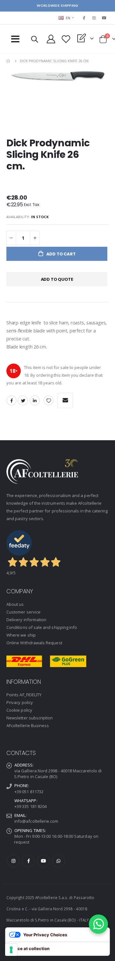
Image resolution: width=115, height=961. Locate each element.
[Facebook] (84, 18)
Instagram (13, 860)
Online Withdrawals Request (34, 643)
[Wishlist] (66, 39)
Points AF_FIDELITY (24, 695)
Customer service (23, 612)
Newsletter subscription (29, 718)
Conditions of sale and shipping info (41, 627)
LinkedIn (35, 400)
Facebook (11, 400)
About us (15, 604)
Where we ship (21, 635)
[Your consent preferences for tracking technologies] (11, 950)
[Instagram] (94, 18)
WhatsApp (58, 860)
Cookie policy (19, 710)
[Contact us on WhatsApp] (98, 924)
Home (8, 61)
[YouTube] (104, 18)
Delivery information (26, 619)
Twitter (23, 400)
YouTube (43, 860)
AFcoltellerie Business (27, 725)
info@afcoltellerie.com (36, 821)
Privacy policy (19, 702)
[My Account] (51, 39)
